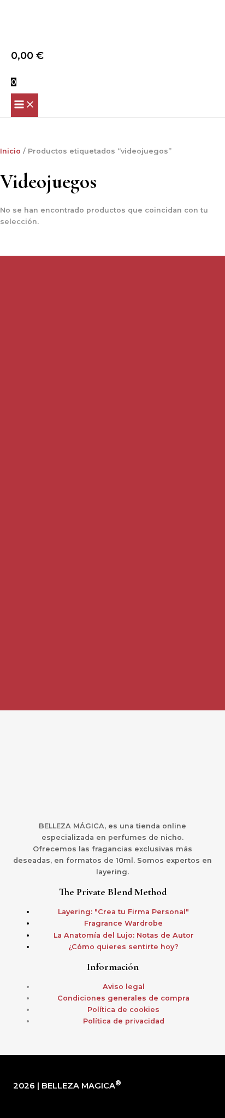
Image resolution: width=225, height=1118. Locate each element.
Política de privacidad (123, 1021)
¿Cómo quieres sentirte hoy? (123, 947)
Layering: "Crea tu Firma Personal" (123, 912)
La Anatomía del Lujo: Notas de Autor (124, 935)
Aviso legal (124, 986)
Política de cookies (123, 1009)
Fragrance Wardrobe (123, 923)
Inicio (10, 151)
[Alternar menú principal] (24, 104)
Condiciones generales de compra (123, 998)
